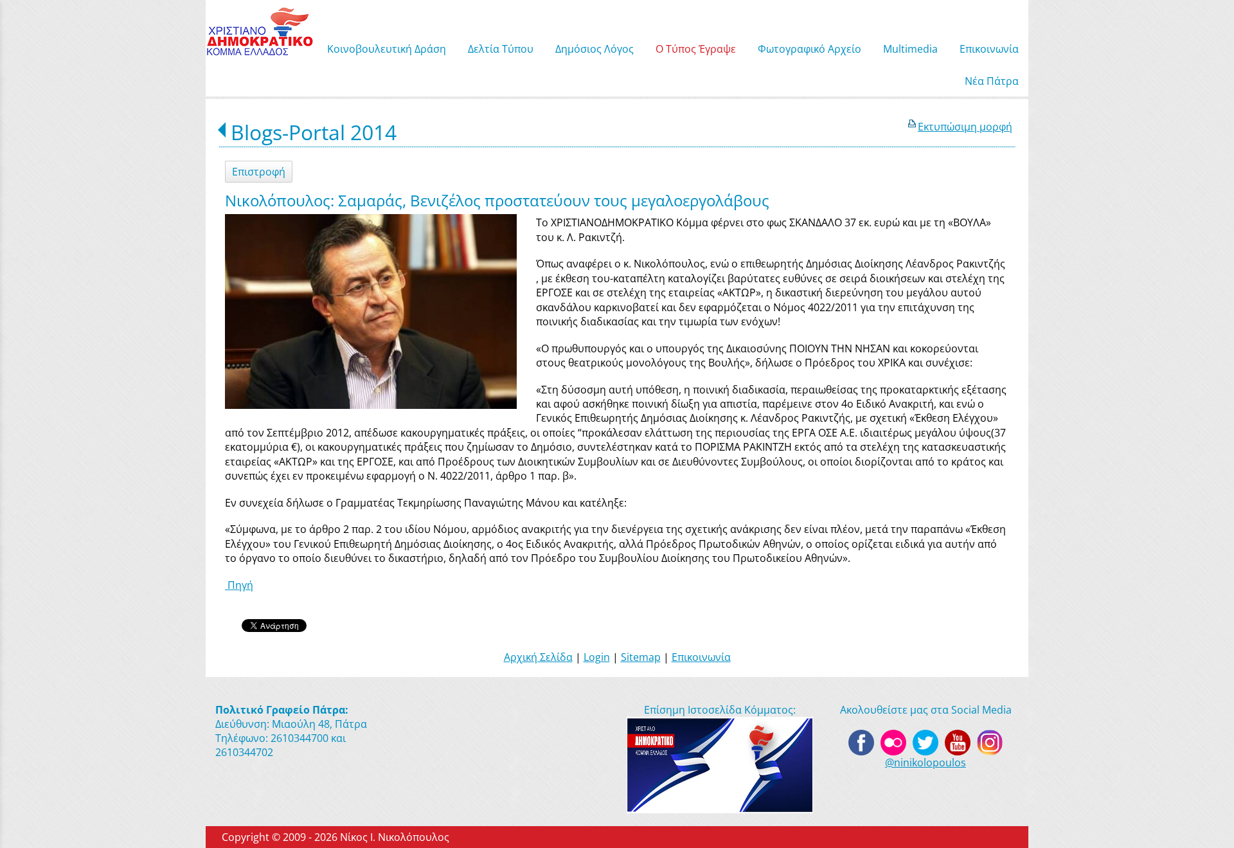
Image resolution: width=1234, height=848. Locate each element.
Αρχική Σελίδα (538, 657)
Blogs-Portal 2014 (314, 132)
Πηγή (239, 585)
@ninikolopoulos (925, 762)
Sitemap (641, 657)
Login (597, 657)
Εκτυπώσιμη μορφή (965, 127)
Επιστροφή (258, 172)
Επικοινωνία (701, 657)
